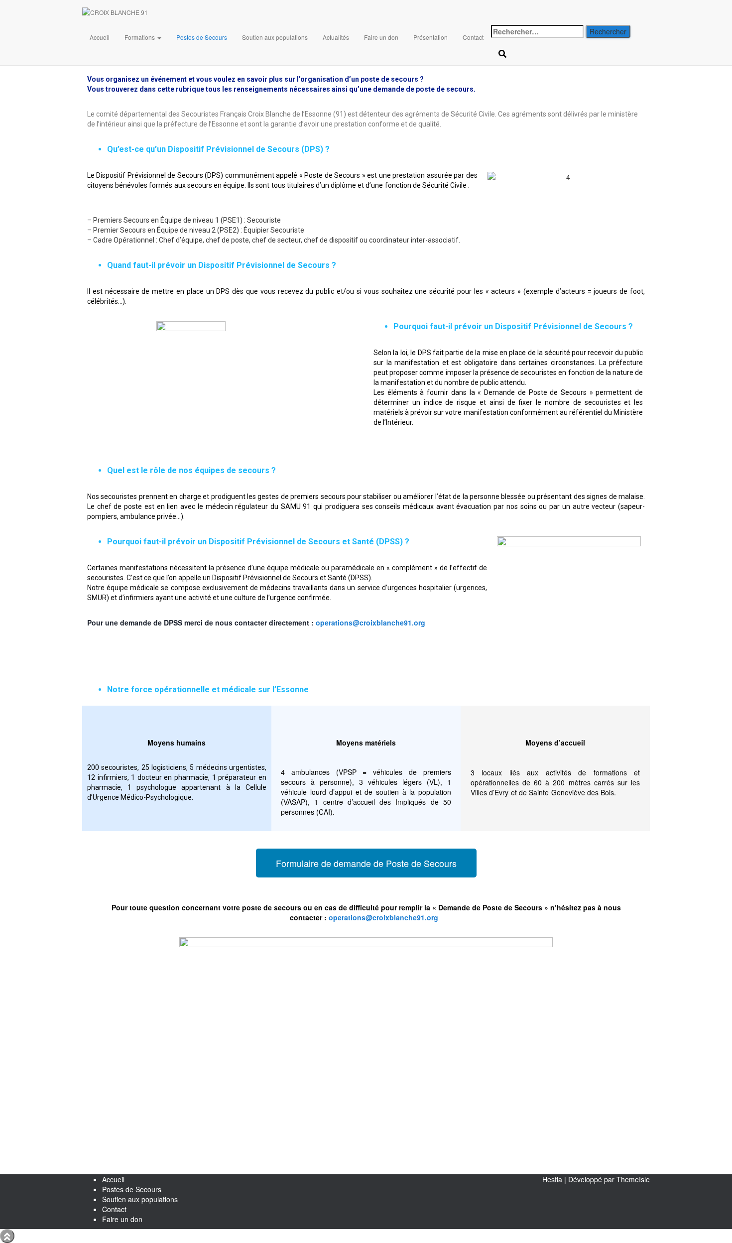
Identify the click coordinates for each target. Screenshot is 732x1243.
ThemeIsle (633, 1179)
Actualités (336, 37)
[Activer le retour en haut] (7, 1236)
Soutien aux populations (275, 37)
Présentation (430, 37)
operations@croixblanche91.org (370, 622)
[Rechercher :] (537, 31)
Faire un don (381, 37)
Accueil (100, 37)
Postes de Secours (201, 37)
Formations (140, 37)
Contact (473, 37)
